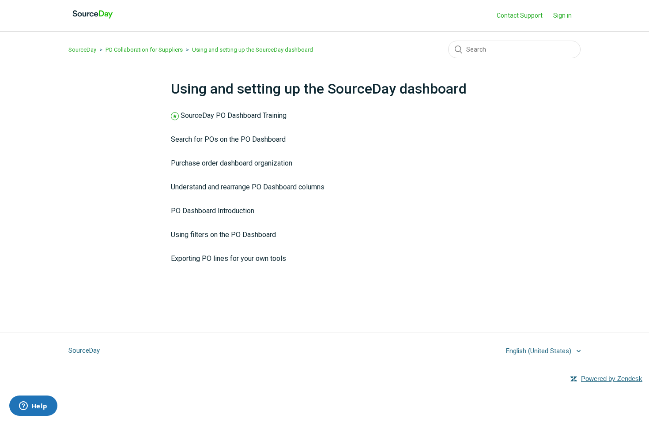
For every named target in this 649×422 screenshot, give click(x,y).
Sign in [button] (562, 15)
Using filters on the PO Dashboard (223, 234)
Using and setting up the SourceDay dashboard (252, 49)
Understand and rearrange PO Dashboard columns (247, 187)
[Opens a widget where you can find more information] (33, 407)
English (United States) (539, 351)
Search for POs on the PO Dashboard (228, 139)
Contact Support (520, 15)
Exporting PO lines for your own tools (228, 258)
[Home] (92, 20)
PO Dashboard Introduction (212, 211)
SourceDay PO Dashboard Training (234, 115)
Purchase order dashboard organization (231, 163)
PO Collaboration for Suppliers (144, 49)
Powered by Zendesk (611, 378)
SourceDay (82, 49)
